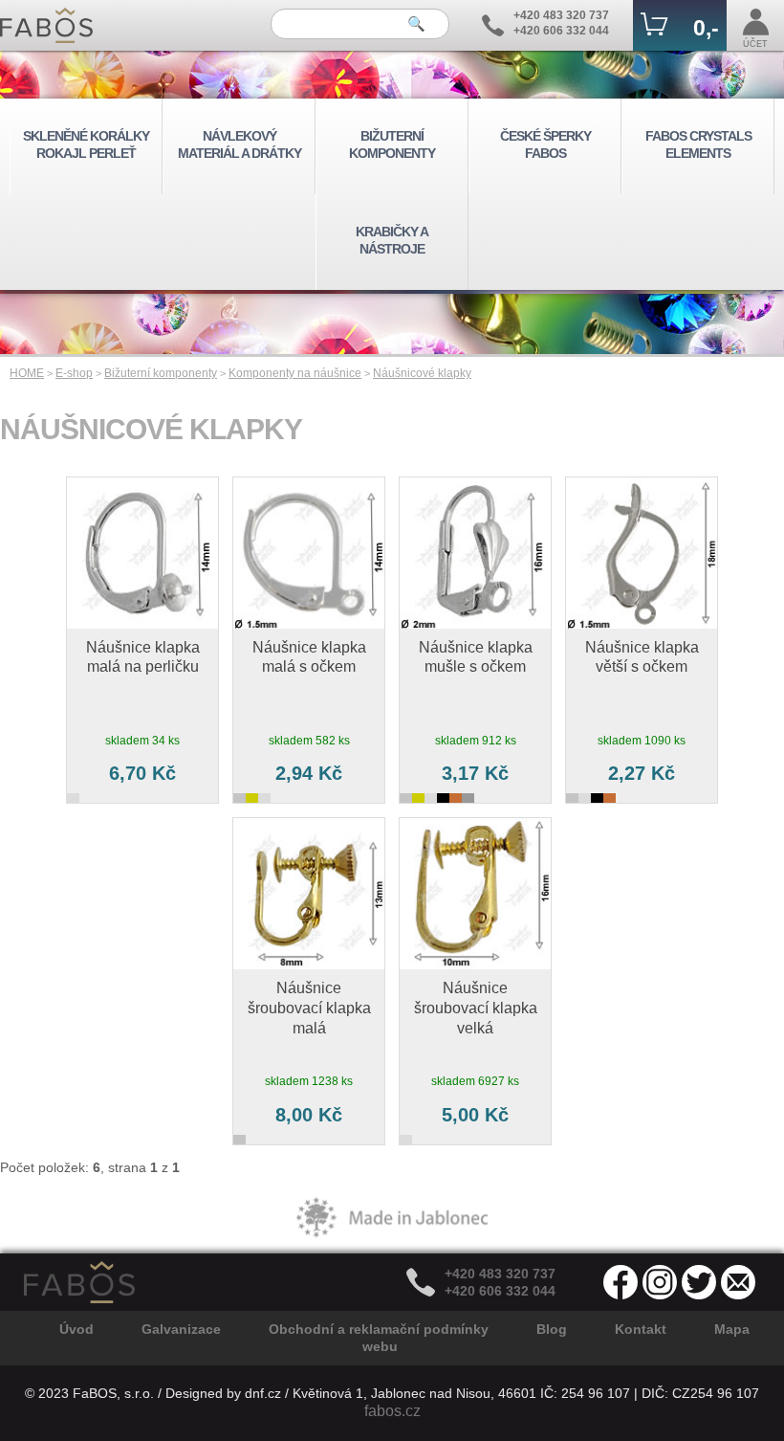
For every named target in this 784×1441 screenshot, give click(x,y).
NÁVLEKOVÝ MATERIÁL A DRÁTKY (239, 144)
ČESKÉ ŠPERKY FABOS (545, 144)
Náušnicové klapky (422, 373)
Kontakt (640, 1329)
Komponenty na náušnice (295, 373)
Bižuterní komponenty (160, 373)
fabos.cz (392, 1411)
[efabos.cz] (46, 25)
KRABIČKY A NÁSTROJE (392, 240)
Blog (551, 1329)
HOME (27, 373)
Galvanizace (181, 1329)
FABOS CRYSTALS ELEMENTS (698, 144)
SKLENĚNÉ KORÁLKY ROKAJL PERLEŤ (86, 144)
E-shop (74, 373)
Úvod (76, 1329)
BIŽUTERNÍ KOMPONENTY (392, 144)
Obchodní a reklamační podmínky (379, 1329)
